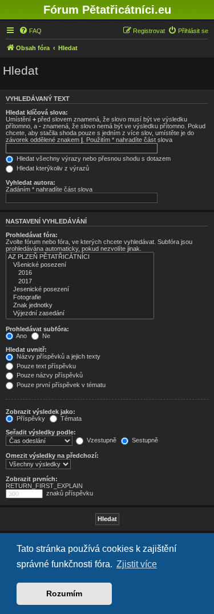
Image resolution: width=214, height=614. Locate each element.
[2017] (80, 282)
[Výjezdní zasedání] (80, 314)
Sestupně (144, 440)
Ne (45, 335)
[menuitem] (30, 31)
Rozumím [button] (64, 593)
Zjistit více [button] (136, 564)
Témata (70, 418)
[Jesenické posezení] (80, 290)
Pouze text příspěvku (45, 366)
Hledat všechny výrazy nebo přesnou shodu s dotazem (93, 158)
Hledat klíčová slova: (37, 112)
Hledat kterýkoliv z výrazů (52, 168)
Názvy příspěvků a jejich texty (57, 356)
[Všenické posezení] (80, 265)
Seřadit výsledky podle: (41, 432)
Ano (21, 335)
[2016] (80, 273)
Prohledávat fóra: (32, 234)
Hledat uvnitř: (26, 349)
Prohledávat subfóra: (37, 329)
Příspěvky (30, 418)
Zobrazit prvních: (32, 478)
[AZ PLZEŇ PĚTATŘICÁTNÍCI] (80, 257)
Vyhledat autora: (30, 182)
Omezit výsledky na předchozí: (52, 455)
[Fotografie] (80, 298)
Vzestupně (100, 440)
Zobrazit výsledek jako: (40, 411)
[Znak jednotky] (80, 306)
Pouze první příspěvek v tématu (60, 384)
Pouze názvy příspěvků (49, 375)
